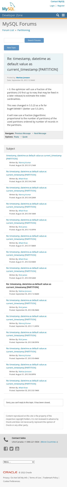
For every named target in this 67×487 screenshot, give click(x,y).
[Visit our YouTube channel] (17, 450)
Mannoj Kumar (25, 162)
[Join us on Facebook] (5, 450)
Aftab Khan (23, 178)
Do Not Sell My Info (19, 478)
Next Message (40, 133)
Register (61, 5)
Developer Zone (12, 15)
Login (52, 5)
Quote (25, 137)
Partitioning (23, 30)
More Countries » (49, 442)
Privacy (6, 478)
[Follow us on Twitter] (11, 450)
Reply (16, 137)
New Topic (11, 47)
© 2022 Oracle (25, 472)
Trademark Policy (50, 478)
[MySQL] (9, 6)
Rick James (23, 227)
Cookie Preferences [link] (11, 481)
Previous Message (23, 133)
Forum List (8, 30)
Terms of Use (35, 478)
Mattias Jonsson (25, 291)
